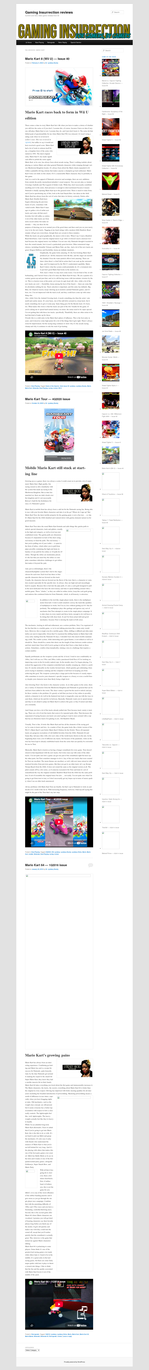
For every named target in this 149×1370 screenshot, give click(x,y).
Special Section (76, 42)
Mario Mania (29, 1336)
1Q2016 (47, 1334)
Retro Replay (62, 42)
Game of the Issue (109, 57)
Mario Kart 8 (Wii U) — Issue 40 (47, 58)
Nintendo (36, 388)
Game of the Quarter (52, 386)
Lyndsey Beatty (81, 386)
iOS (53, 852)
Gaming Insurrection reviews (49, 12)
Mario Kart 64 (84, 1334)
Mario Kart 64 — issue (46, 865)
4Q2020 (48, 852)
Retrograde (51, 42)
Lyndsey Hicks (77, 852)
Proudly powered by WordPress (74, 1362)
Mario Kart (28, 388)
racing (50, 388)
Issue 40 (66, 386)
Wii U (60, 388)
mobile (31, 854)
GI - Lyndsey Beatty (51, 63)
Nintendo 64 (44, 1336)
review (55, 388)
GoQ (61, 386)
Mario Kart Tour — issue (47, 399)
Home (29, 42)
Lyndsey (72, 386)
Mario (89, 386)
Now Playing (39, 42)
